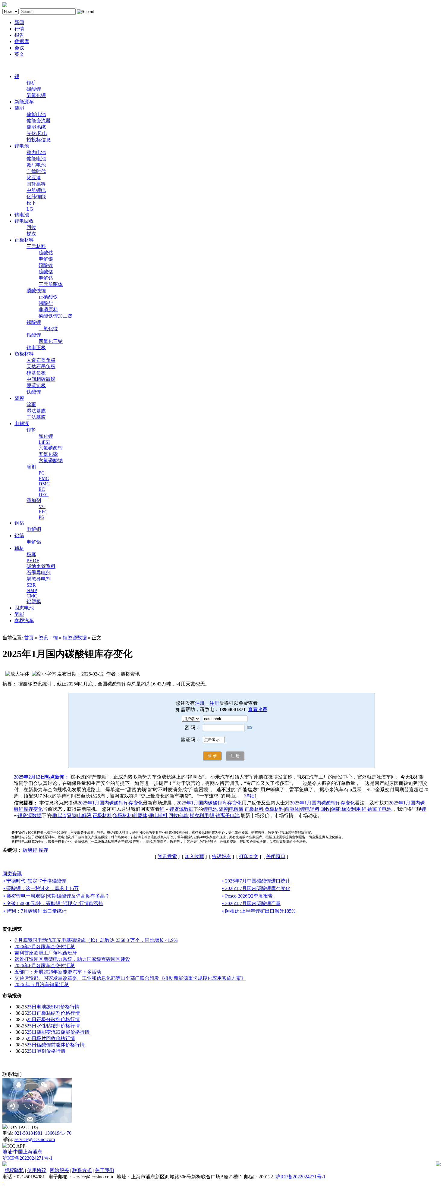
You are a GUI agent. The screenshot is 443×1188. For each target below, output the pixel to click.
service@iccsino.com (34, 1139)
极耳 (31, 554)
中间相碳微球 (41, 379)
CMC (32, 595)
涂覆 (31, 404)
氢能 (19, 614)
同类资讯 (12, 873)
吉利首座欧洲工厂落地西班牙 (45, 952)
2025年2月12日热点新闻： (41, 776)
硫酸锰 (46, 271)
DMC (44, 483)
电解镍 (46, 259)
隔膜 (19, 398)
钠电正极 (36, 347)
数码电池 (36, 165)
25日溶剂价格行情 (46, 1051)
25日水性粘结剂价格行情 (53, 1025)
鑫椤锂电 (12, 65)
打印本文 (248, 856)
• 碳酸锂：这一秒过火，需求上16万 (41, 888)
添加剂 (34, 500)
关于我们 (104, 1170)
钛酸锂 (34, 391)
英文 (19, 54)
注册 (200, 703)
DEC (44, 494)
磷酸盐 (46, 303)
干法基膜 (36, 417)
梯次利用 (351, 809)
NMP (32, 590)
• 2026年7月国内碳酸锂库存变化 (256, 888)
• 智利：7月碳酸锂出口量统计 (35, 911)
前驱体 (292, 809)
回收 (31, 227)
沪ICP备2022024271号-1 (27, 1158)
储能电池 (36, 114)
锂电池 (21, 146)
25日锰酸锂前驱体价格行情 (56, 1044)
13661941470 (58, 1133)
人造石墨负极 (41, 360)
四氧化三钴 (51, 341)
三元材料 (36, 246)
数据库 (21, 41)
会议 (19, 47)
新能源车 (24, 101)
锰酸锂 (34, 322)
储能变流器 (39, 120)
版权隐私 (14, 1170)
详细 (250, 795)
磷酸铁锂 (36, 290)
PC (42, 472)
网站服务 (59, 1170)
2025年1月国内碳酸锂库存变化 (110, 802)
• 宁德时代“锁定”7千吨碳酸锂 (34, 880)
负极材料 (24, 353)
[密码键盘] (249, 727)
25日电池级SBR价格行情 (53, 1006)
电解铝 (34, 541)
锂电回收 (24, 221)
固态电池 (24, 607)
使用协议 (36, 1170)
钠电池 (21, 214)
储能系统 (36, 127)
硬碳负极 (36, 385)
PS (41, 517)
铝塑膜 (34, 601)
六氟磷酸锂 (51, 447)
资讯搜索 (167, 856)
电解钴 (46, 278)
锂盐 (31, 429)
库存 (43, 850)
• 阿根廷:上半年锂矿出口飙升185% (258, 911)
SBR (31, 585)
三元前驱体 (51, 284)
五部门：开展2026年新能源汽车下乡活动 (57, 971)
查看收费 (257, 709)
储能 (19, 108)
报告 (19, 35)
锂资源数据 (75, 637)
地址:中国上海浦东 (22, 1151)
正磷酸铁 (48, 296)
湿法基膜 (36, 410)
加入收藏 (194, 856)
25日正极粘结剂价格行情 (53, 1013)
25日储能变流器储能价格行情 (58, 1032)
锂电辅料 (309, 809)
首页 (29, 637)
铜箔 (19, 522)
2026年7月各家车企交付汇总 (44, 946)
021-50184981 (28, 1133)
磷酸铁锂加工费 (55, 315)
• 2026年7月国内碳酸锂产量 (251, 903)
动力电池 (36, 152)
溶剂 (31, 466)
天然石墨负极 (41, 366)
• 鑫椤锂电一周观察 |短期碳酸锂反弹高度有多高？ (56, 895)
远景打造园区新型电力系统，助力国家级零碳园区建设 (72, 959)
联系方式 (82, 1170)
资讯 (43, 637)
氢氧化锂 (36, 95)
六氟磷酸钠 (51, 460)
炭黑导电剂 (39, 578)
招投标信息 (39, 139)
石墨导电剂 (39, 572)
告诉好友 (221, 856)
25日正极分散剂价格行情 (53, 1019)
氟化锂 (46, 436)
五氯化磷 (48, 454)
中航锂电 (36, 190)
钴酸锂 (34, 334)
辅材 (19, 548)
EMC (44, 478)
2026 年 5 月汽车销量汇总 (41, 984)
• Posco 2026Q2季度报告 (247, 895)
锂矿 (31, 82)
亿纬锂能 (36, 196)
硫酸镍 (46, 265)
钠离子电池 (379, 809)
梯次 (31, 233)
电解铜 (34, 529)
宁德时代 (36, 171)
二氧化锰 (48, 328)
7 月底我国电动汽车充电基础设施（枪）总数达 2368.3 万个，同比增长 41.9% (96, 940)
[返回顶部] (3, 1182)
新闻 (19, 22)
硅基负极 (36, 372)
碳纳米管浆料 (41, 566)
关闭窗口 (275, 856)
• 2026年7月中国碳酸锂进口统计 (256, 880)
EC (42, 489)
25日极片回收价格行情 (51, 1038)
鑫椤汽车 (24, 620)
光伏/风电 (37, 133)
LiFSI (44, 442)
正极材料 (24, 240)
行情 (19, 28)
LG (30, 209)
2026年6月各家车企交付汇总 (44, 965)
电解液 (21, 423)
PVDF (33, 560)
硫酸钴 (46, 252)
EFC (43, 511)
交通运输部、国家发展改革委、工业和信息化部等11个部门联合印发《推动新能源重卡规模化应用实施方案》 (130, 978)
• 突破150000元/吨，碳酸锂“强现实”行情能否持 (53, 903)
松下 (31, 202)
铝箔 (19, 535)
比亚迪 (34, 177)
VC (42, 506)
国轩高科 (36, 184)
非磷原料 (48, 309)
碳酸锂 (34, 89)
